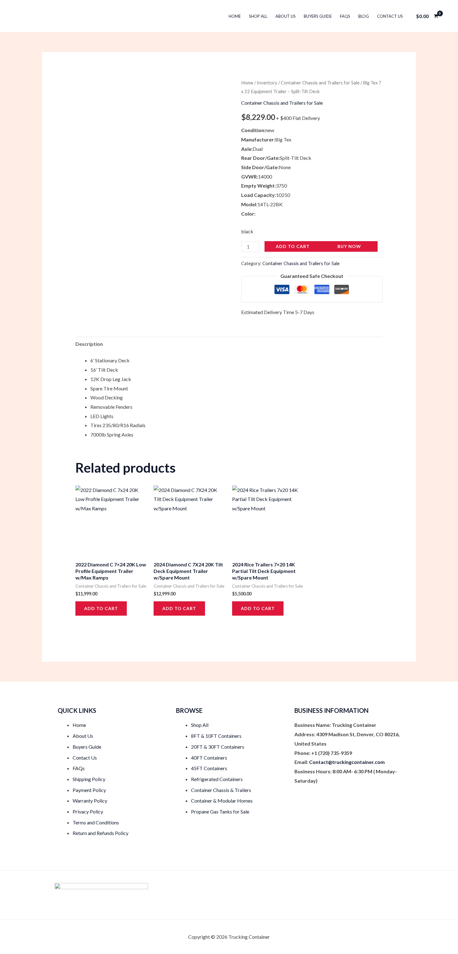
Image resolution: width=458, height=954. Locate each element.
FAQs (345, 16)
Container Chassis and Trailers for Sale (320, 82)
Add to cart (293, 246)
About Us (285, 16)
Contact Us (390, 16)
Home (235, 16)
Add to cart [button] (101, 608)
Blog (363, 16)
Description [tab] (89, 344)
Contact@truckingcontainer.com (347, 762)
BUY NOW (349, 246)
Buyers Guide (318, 16)
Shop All (258, 16)
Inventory (267, 82)
